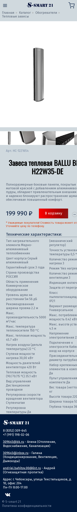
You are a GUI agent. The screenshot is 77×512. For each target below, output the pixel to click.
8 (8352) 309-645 (15, 430)
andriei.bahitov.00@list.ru (22, 468)
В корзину (53, 213)
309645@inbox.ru (15, 453)
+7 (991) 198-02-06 (16, 435)
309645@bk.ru (13, 442)
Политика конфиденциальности (26, 506)
